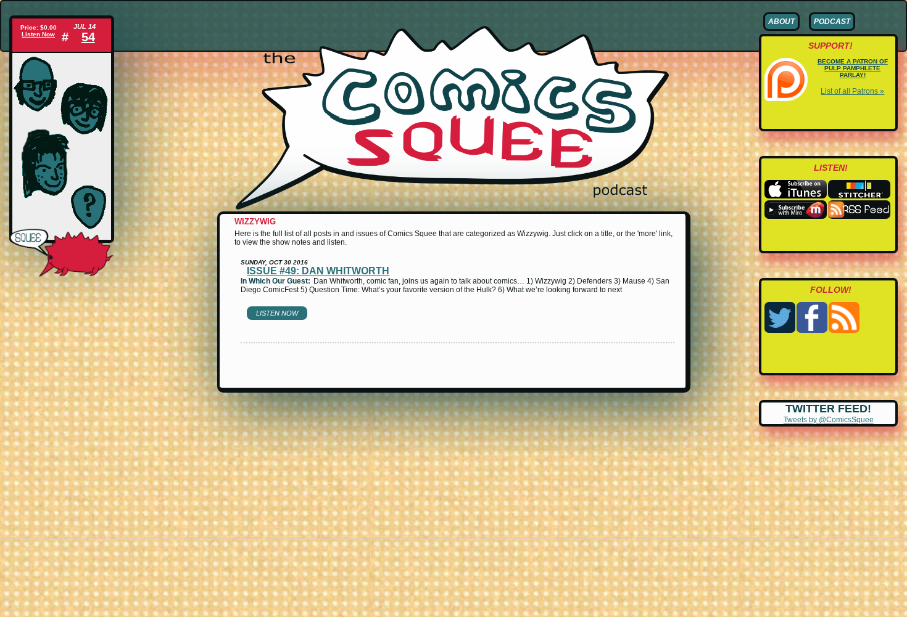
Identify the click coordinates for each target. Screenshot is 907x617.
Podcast (832, 21)
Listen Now (38, 34)
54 (88, 37)
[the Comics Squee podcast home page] (452, 207)
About (781, 21)
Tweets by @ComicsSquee (829, 419)
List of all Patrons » (852, 91)
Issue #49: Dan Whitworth (318, 271)
